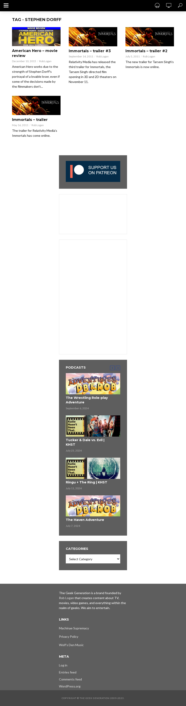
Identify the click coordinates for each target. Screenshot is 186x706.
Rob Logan (45, 61)
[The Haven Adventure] (93, 506)
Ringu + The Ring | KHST (86, 482)
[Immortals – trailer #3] (93, 36)
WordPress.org (70, 686)
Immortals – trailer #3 (90, 51)
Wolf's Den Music (71, 645)
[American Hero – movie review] (36, 36)
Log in (63, 665)
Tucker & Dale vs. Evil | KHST (85, 442)
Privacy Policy (68, 636)
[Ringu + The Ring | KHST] (93, 468)
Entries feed (67, 672)
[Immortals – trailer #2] (149, 36)
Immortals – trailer (30, 120)
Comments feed (70, 679)
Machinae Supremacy (74, 628)
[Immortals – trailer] (36, 105)
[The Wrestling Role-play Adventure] (93, 383)
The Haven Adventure (85, 520)
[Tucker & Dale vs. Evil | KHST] (93, 426)
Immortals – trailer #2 (146, 51)
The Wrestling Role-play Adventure (87, 400)
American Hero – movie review (35, 53)
